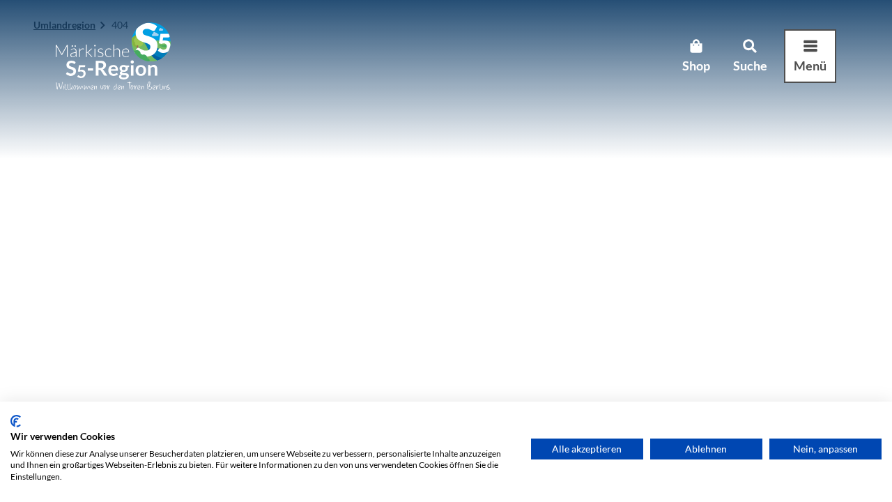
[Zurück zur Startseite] (113, 56)
